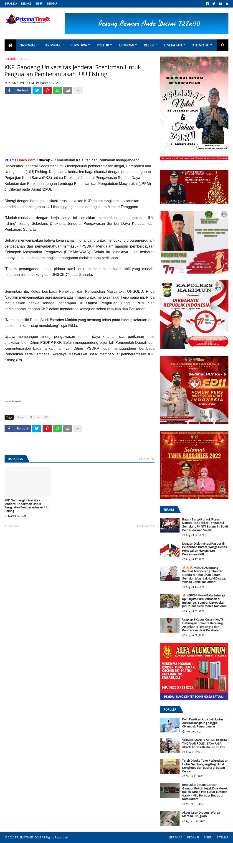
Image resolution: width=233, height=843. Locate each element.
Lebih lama (144, 526)
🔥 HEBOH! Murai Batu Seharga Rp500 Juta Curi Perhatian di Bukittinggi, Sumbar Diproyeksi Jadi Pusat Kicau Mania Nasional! (204, 601)
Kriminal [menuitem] (53, 45)
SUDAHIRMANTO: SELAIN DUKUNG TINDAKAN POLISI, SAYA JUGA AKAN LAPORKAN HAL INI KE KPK (205, 743)
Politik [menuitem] (103, 45)
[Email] (67, 90)
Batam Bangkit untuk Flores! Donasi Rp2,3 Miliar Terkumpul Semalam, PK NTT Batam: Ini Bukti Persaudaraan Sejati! (205, 525)
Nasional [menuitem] (27, 45)
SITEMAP (52, 3)
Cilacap (24, 59)
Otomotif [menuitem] (200, 45)
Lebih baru (14, 526)
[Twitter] (37, 90)
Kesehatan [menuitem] (172, 45)
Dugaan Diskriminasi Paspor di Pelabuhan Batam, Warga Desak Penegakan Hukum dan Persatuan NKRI (204, 549)
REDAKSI (26, 3)
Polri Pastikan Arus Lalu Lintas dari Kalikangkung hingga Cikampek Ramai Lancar (202, 723)
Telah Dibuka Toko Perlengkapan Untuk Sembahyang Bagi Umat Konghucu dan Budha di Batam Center (205, 766)
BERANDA (11, 3)
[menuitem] (10, 45)
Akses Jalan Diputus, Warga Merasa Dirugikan (201, 814)
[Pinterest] (47, 90)
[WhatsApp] (57, 90)
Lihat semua (146, 458)
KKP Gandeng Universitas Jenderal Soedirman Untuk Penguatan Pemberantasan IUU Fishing (26, 506)
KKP (46, 417)
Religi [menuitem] (149, 45)
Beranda (11, 59)
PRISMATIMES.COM (28, 837)
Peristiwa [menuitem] (78, 45)
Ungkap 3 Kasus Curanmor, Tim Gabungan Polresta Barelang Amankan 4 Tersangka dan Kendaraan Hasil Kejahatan (203, 625)
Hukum (34, 417)
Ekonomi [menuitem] (126, 45)
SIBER (39, 3)
